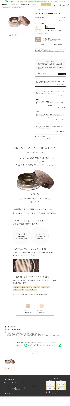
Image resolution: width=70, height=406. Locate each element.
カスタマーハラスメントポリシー (16, 389)
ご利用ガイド (51, 40)
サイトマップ (5, 387)
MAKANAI (24, 388)
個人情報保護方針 (14, 388)
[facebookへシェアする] (46, 138)
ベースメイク (4, 7)
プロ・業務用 (24, 387)
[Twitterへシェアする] (47, 138)
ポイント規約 (14, 387)
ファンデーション (9, 7)
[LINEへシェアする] (49, 138)
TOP (0, 7)
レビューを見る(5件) (62, 17)
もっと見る (50, 105)
